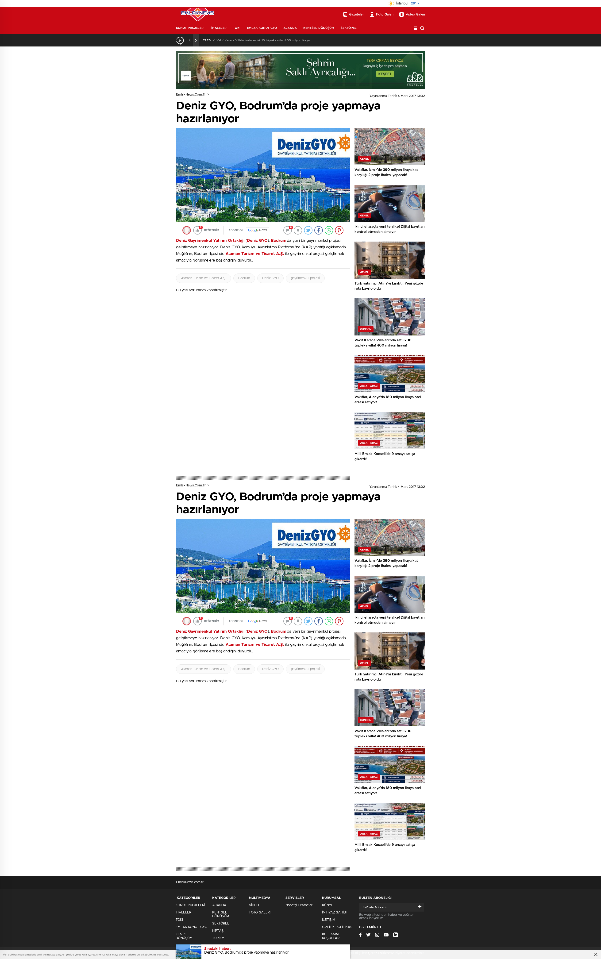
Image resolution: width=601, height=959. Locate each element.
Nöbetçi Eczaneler (298, 905)
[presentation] (190, 40)
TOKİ (236, 28)
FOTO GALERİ (259, 912)
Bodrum (244, 278)
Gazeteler (356, 14)
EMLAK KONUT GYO (262, 28)
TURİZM (218, 938)
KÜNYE (327, 905)
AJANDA (290, 28)
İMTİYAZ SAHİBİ (334, 912)
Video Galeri (415, 14)
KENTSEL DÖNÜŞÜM (318, 28)
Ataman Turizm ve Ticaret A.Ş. (203, 278)
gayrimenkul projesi (305, 278)
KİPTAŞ (218, 930)
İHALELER (219, 28)
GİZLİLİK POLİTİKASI (337, 927)
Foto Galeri (384, 14)
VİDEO (254, 905)
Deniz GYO (270, 278)
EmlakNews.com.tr (191, 94)
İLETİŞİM (328, 919)
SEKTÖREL (349, 28)
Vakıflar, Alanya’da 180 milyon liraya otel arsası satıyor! (254, 40)
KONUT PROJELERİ (190, 28)
